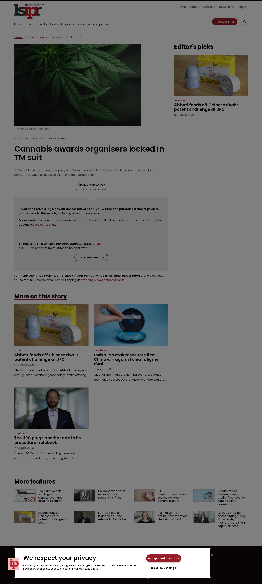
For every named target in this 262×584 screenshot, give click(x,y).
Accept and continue (163, 558)
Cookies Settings (163, 568)
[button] (13, 564)
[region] (112, 563)
